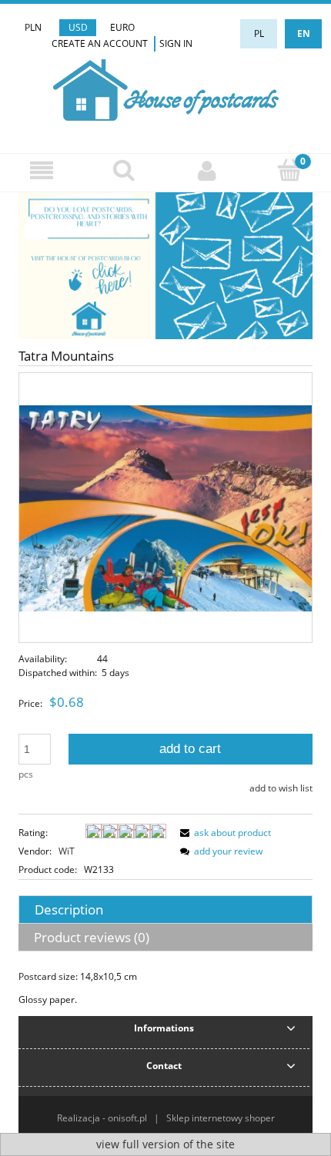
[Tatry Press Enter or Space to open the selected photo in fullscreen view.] (165, 507)
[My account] (207, 170)
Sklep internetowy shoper (220, 1117)
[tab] (165, 909)
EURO (122, 27)
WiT (67, 851)
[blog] (165, 265)
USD (78, 27)
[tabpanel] (165, 988)
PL (259, 33)
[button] (41, 170)
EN (303, 33)
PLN (33, 27)
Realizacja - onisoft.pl (102, 1117)
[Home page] (166, 88)
